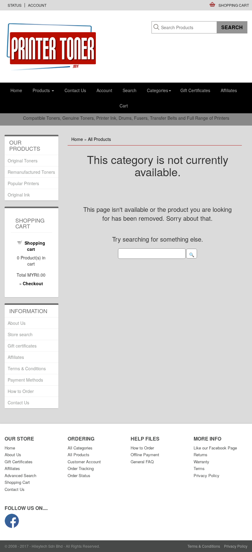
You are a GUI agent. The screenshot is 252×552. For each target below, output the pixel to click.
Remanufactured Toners (31, 172)
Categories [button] (157, 90)
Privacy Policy (206, 475)
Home (16, 90)
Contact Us (75, 90)
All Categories (80, 448)
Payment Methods (25, 380)
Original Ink (19, 195)
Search (129, 90)
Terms (199, 468)
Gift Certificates (195, 90)
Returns (200, 454)
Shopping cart (35, 246)
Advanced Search (20, 475)
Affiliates (229, 90)
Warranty (201, 462)
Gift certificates (22, 346)
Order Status (79, 475)
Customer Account (84, 462)
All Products (99, 139)
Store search (20, 334)
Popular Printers (23, 183)
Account (37, 5)
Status (15, 5)
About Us (17, 323)
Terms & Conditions (27, 368)
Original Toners (22, 160)
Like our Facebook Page (215, 448)
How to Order (21, 391)
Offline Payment (145, 454)
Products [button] (42, 90)
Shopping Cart (234, 5)
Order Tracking (81, 468)
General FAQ (142, 462)
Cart (124, 106)
